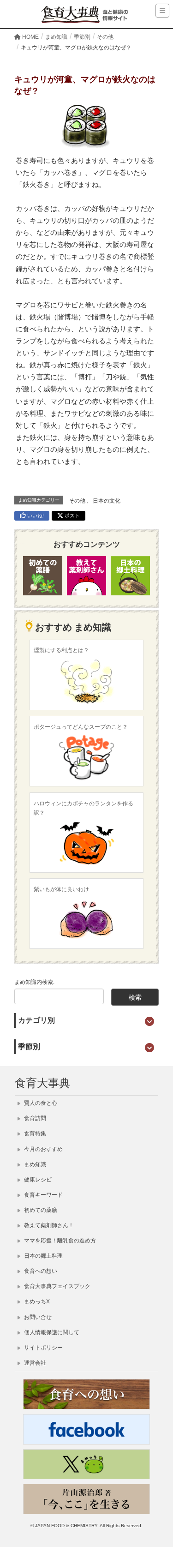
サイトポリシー (43, 1347)
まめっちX (36, 1301)
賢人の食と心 (40, 1103)
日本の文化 (106, 501)
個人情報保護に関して (51, 1332)
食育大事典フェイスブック (56, 1286)
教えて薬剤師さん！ (48, 1225)
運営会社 (34, 1363)
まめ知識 (34, 1164)
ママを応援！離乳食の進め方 (59, 1240)
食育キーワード (43, 1195)
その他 (77, 501)
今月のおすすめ (43, 1149)
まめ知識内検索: (34, 982)
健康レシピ (37, 1179)
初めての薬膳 (40, 1210)
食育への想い (40, 1271)
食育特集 (34, 1133)
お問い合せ (37, 1317)
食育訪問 (34, 1118)
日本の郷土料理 (43, 1256)
